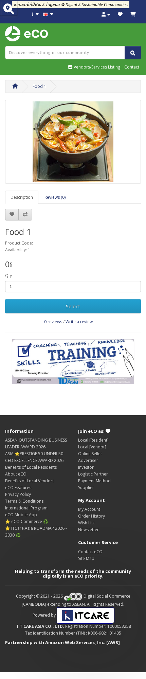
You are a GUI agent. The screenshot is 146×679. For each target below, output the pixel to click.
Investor (86, 467)
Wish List (86, 523)
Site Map (86, 558)
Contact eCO (90, 552)
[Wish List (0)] (120, 14)
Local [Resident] (93, 440)
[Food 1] (73, 142)
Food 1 (39, 86)
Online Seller (90, 454)
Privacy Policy (18, 494)
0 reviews (53, 322)
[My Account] (106, 14)
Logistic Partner (93, 474)
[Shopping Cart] (133, 14)
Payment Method (94, 481)
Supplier (86, 487)
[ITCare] (85, 615)
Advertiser (88, 460)
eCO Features (18, 487)
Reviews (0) (55, 197)
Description (22, 197)
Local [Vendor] (92, 447)
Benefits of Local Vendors (29, 481)
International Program (26, 508)
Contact (131, 67)
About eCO (15, 474)
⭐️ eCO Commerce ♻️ (26, 521)
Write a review (79, 322)
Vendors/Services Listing (96, 67)
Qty (8, 275)
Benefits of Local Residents (31, 467)
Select (73, 306)
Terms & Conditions (24, 501)
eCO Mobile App (21, 515)
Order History (91, 516)
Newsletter (88, 529)
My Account (89, 509)
